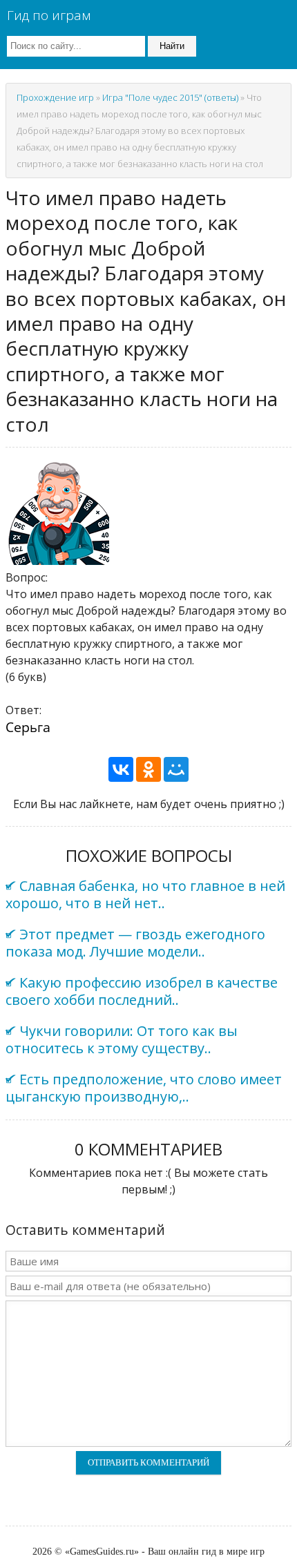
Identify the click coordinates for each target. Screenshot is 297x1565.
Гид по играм (48, 15)
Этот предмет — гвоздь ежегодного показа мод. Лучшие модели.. (135, 943)
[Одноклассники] (148, 769)
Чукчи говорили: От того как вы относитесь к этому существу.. (122, 1039)
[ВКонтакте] (120, 769)
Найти (172, 46)
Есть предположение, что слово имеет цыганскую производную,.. (144, 1088)
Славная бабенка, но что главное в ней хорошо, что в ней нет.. (145, 894)
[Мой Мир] (176, 769)
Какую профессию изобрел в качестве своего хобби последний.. (142, 991)
